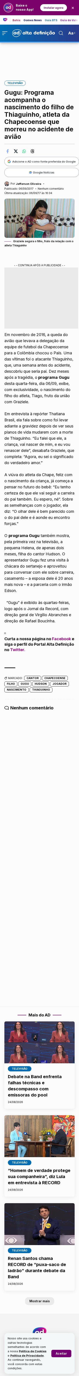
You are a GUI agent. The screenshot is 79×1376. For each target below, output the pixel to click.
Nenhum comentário (51, 188)
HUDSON (41, 683)
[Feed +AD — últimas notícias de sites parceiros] (6, 19)
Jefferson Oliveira (28, 183)
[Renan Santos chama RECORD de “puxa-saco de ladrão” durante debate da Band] (39, 1224)
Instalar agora (53, 7)
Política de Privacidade (27, 1355)
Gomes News (32, 20)
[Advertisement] (39, 58)
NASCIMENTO (16, 689)
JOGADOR (59, 683)
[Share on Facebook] (7, 151)
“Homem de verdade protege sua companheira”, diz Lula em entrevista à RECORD (39, 1176)
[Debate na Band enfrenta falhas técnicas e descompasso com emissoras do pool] (39, 1042)
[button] (61, 1353)
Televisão (15, 83)
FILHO (11, 683)
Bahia (17, 20)
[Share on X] (16, 151)
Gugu (25, 683)
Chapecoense (54, 678)
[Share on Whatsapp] (24, 151)
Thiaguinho (41, 689)
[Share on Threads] (32, 151)
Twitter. (17, 649)
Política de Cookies (33, 1351)
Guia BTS (51, 20)
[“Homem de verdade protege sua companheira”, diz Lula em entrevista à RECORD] (39, 1136)
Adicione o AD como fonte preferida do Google (44, 161)
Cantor (33, 678)
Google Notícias (43, 172)
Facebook (61, 639)
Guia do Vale (69, 20)
